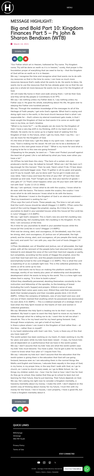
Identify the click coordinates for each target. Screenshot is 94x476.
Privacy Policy (18, 445)
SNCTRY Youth (19, 438)
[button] (14, 59)
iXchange (17, 436)
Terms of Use (18, 449)
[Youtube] (38, 462)
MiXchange (17, 432)
